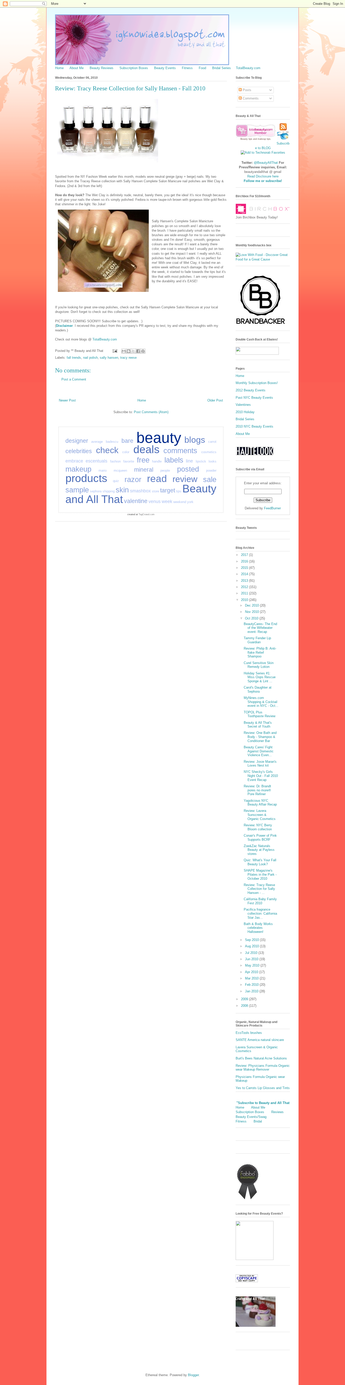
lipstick (201, 461)
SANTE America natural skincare (260, 1040)
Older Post (215, 400)
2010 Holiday (245, 412)
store (155, 491)
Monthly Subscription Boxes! (257, 383)
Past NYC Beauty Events (254, 397)
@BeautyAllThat (266, 163)
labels (173, 460)
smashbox (140, 490)
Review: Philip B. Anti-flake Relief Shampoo (260, 652)
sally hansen (109, 357)
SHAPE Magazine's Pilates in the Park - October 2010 (260, 874)
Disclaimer (64, 326)
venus (155, 501)
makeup (78, 469)
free (143, 460)
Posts (246, 90)
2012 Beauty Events (250, 390)
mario (102, 470)
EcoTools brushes (249, 1033)
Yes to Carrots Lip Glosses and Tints (263, 1088)
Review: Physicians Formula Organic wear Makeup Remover (263, 1068)
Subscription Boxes (133, 68)
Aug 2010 (252, 946)
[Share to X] (133, 351)
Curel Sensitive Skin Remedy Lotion (259, 665)
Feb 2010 (252, 985)
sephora (96, 491)
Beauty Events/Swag (251, 1117)
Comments (250, 98)
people (165, 470)
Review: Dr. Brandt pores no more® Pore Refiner (257, 790)
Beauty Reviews (101, 68)
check (107, 450)
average (97, 442)
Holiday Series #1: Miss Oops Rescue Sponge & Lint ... (260, 677)
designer (76, 440)
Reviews (277, 1112)
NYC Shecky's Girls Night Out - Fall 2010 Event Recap (261, 775)
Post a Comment (73, 379)
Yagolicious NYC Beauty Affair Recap (260, 803)
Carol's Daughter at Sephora (258, 689)
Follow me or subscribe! (263, 181)
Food (202, 68)
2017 (245, 555)
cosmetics (208, 452)
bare (127, 440)
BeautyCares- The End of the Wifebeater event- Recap (260, 628)
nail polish (90, 357)
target (167, 490)
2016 (245, 561)
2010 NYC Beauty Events (254, 426)
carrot (212, 442)
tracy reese (128, 357)
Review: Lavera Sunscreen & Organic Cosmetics (260, 814)
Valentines (243, 405)
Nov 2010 (252, 612)
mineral (143, 469)
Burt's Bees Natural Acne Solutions (261, 1058)
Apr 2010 (252, 972)
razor (133, 479)
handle (157, 461)
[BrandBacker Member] (261, 324)
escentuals (96, 461)
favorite (128, 461)
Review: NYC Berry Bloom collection (258, 827)
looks (212, 461)
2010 (245, 600)
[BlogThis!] (128, 351)
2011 (245, 593)
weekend (179, 502)
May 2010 (252, 965)
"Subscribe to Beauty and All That (262, 1103)
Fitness (187, 68)
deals (146, 449)
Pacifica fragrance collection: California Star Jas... (260, 913)
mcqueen (120, 470)
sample (77, 490)
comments (180, 451)
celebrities (78, 451)
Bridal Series (221, 68)
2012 (245, 587)
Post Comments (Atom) (151, 412)
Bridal (258, 1121)
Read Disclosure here (263, 176)
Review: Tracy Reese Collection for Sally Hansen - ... (259, 889)
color (125, 452)
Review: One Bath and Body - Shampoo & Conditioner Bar (260, 736)
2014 (245, 574)
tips (178, 491)
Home (59, 68)
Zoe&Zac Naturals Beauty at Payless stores (259, 850)
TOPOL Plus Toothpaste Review (259, 714)
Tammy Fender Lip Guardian (257, 640)
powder (211, 470)
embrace (74, 461)
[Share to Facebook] (138, 351)
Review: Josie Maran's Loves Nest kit (260, 764)
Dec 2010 (252, 605)
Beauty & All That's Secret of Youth (258, 725)
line (189, 461)
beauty (158, 437)
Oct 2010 (252, 618)
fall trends (74, 357)
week (167, 501)
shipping (109, 491)
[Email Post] (114, 351)
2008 (245, 1006)
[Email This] (123, 351)
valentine (135, 501)
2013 (245, 581)
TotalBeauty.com (248, 68)
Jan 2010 (252, 991)
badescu (112, 442)
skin (122, 490)
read (157, 478)
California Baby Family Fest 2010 (260, 901)
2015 (245, 568)
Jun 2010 (252, 959)
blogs (194, 440)
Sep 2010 (252, 940)
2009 (245, 999)
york (190, 502)
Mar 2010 (252, 978)
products (86, 478)
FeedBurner (272, 508)
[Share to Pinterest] (142, 351)
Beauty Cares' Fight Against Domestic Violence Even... (259, 751)
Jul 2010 (251, 953)
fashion (115, 461)
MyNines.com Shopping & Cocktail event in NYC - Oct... (261, 702)
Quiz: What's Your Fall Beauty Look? (260, 862)
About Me (76, 68)
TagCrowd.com (147, 514)
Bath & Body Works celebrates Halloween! (258, 928)
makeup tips (264, 139)
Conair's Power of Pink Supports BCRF (260, 837)
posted (188, 469)
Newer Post (67, 400)
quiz (116, 481)
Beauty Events (165, 68)
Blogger (193, 1375)
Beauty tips (246, 139)
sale (209, 479)
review (185, 479)
